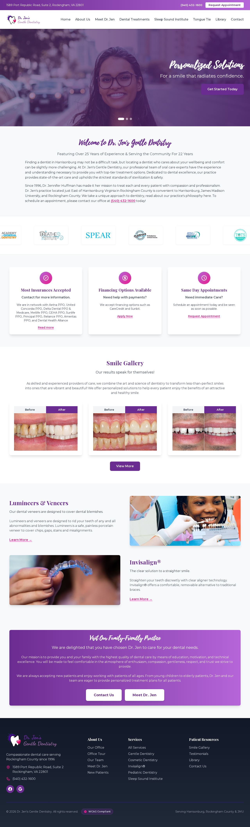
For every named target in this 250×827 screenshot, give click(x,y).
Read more (46, 327)
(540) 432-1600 (191, 5)
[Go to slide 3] (131, 119)
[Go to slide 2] (127, 119)
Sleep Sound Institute (171, 19)
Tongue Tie (202, 19)
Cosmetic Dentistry (143, 760)
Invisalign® (136, 766)
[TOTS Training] (220, 235)
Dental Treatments (134, 19)
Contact (237, 19)
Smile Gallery (199, 747)
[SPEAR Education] (78, 235)
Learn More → (20, 540)
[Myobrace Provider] (125, 235)
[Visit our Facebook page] (10, 789)
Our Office (96, 747)
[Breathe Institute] (31, 235)
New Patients (98, 772)
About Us (82, 19)
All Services (137, 747)
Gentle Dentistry (141, 754)
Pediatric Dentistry (142, 772)
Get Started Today (222, 89)
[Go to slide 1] (121, 119)
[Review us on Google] (20, 789)
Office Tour (96, 754)
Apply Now (125, 316)
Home (66, 19)
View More (125, 466)
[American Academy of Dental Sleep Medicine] (173, 235)
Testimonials (198, 754)
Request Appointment (225, 5)
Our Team (96, 760)
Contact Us (104, 695)
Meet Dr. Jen (105, 19)
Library (220, 19)
